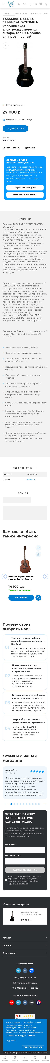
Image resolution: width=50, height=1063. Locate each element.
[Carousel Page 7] (30, 804)
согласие (18, 876)
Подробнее (11, 1040)
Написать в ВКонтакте (25, 195)
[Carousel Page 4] (20, 804)
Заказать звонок (25, 870)
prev (6, 804)
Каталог (7, 938)
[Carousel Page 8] (33, 804)
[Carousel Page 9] (36, 804)
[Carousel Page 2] (14, 804)
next (44, 804)
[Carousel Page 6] (26, 804)
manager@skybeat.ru (27, 983)
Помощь (7, 945)
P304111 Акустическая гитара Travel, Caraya (20, 577)
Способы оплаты (11, 148)
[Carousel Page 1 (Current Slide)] (11, 804)
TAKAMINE (30, 479)
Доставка (30, 148)
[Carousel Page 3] (17, 804)
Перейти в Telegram (25, 187)
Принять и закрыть (33, 1047)
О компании (9, 953)
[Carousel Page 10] (39, 804)
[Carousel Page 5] (23, 804)
